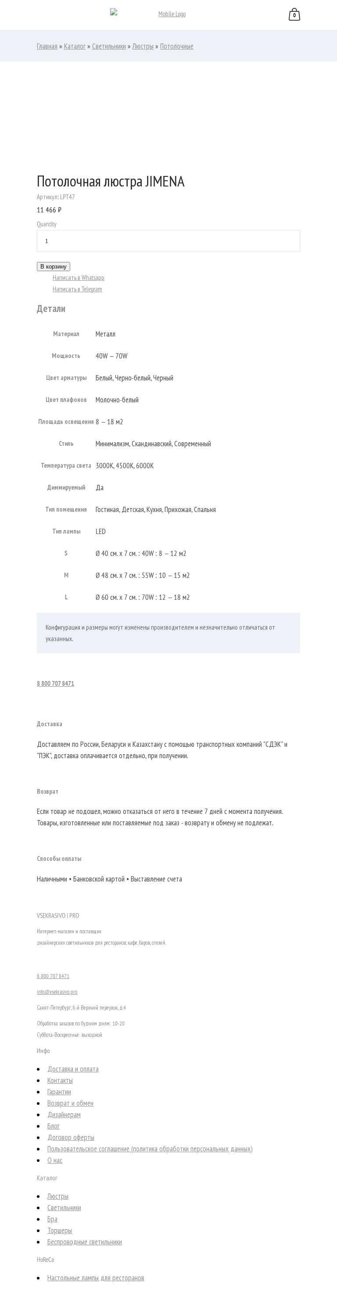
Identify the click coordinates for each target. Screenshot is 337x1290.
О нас (54, 1160)
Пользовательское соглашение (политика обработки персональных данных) (149, 1149)
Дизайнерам (64, 1114)
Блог (53, 1126)
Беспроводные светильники (84, 1242)
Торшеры (59, 1230)
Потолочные (177, 46)
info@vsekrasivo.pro (57, 992)
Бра (52, 1219)
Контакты (60, 1080)
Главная (47, 46)
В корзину (53, 266)
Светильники (109, 46)
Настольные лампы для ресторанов (95, 1278)
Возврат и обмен (70, 1103)
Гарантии (59, 1091)
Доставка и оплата (73, 1069)
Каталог (75, 46)
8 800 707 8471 (55, 683)
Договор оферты (70, 1137)
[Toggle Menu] (17, 16)
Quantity (47, 224)
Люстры (143, 46)
